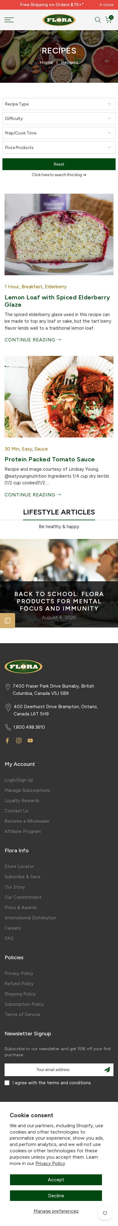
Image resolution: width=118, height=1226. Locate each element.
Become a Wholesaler (27, 821)
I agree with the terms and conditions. (52, 1083)
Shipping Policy (20, 994)
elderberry (56, 286)
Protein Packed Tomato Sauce (50, 459)
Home (46, 62)
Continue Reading (31, 340)
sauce (41, 449)
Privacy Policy (50, 1163)
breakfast (31, 286)
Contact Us (16, 811)
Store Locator (19, 866)
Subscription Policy (24, 1004)
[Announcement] (52, 5)
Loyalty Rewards (22, 800)
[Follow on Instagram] (18, 740)
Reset (59, 164)
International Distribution (30, 918)
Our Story (15, 887)
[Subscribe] (107, 1069)
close (107, 5)
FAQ (9, 938)
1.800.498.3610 (29, 727)
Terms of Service (22, 1014)
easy (27, 449)
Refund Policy (19, 983)
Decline (56, 1196)
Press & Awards (21, 907)
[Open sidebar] (7, 620)
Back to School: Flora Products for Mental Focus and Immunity (59, 601)
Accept (56, 1179)
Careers (13, 928)
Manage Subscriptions (27, 790)
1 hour (12, 286)
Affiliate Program (23, 831)
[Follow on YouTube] (30, 740)
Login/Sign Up (19, 780)
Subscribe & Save (23, 876)
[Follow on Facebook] (7, 740)
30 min (12, 449)
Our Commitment (23, 897)
